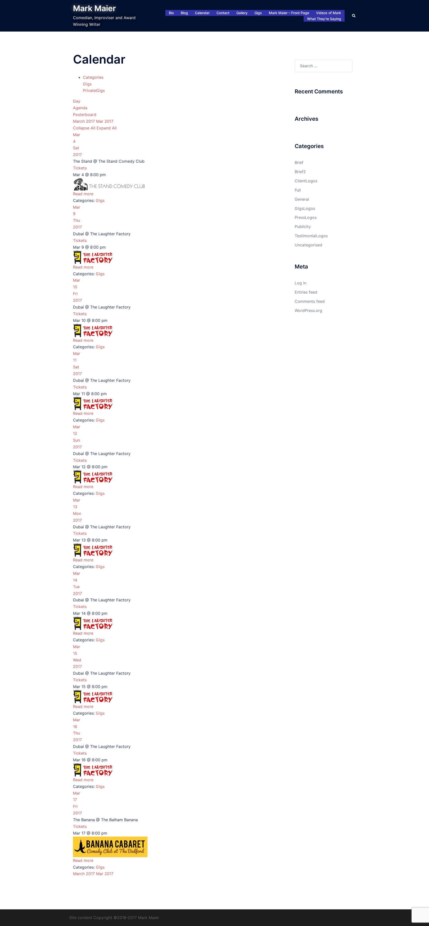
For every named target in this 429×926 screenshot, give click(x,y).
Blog (184, 13)
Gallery (242, 13)
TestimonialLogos (311, 235)
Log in (300, 282)
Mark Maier (94, 8)
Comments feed (310, 301)
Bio (171, 13)
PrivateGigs (94, 90)
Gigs (258, 13)
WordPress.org (308, 310)
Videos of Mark (328, 13)
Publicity (303, 226)
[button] (354, 16)
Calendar (202, 13)
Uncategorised (308, 244)
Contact (222, 13)
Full (298, 190)
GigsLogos (305, 208)
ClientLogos (306, 180)
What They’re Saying (324, 19)
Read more (83, 193)
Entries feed (306, 292)
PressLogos (306, 217)
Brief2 (300, 171)
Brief (299, 162)
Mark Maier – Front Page (289, 13)
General (302, 199)
